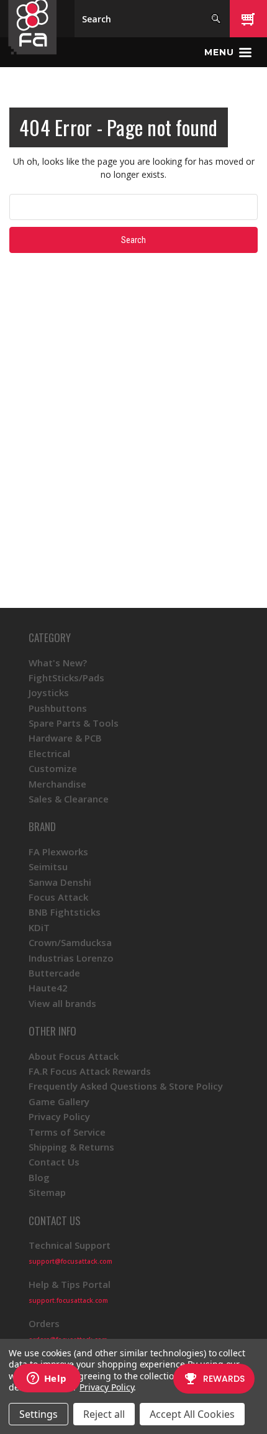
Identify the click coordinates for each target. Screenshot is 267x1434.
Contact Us (54, 1162)
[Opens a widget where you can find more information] (46, 1379)
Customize (53, 768)
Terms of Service (67, 1132)
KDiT (39, 927)
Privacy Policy (59, 1116)
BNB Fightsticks (65, 912)
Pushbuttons (58, 708)
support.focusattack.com (68, 1300)
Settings (38, 1414)
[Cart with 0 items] (248, 18)
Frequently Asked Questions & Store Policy (126, 1086)
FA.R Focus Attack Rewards (90, 1071)
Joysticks (49, 692)
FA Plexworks (58, 851)
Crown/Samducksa (70, 942)
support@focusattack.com (70, 1261)
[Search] (216, 18)
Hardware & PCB (65, 738)
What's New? (58, 662)
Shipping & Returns (71, 1147)
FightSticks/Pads (66, 677)
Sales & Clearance (69, 799)
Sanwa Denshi (60, 882)
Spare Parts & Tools (74, 723)
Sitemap (47, 1192)
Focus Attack (58, 897)
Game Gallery (59, 1101)
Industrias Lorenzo (71, 958)
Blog (39, 1177)
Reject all (104, 1414)
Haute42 (48, 987)
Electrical (49, 753)
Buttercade (54, 973)
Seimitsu (48, 866)
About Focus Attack (74, 1056)
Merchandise (57, 784)
